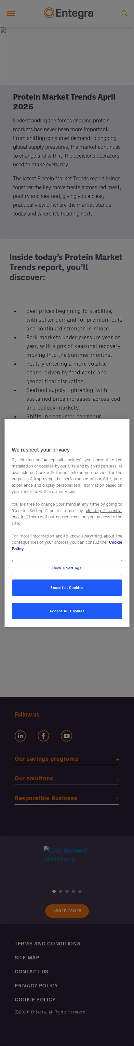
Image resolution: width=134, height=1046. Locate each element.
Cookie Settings (67, 568)
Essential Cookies (67, 587)
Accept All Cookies (67, 611)
